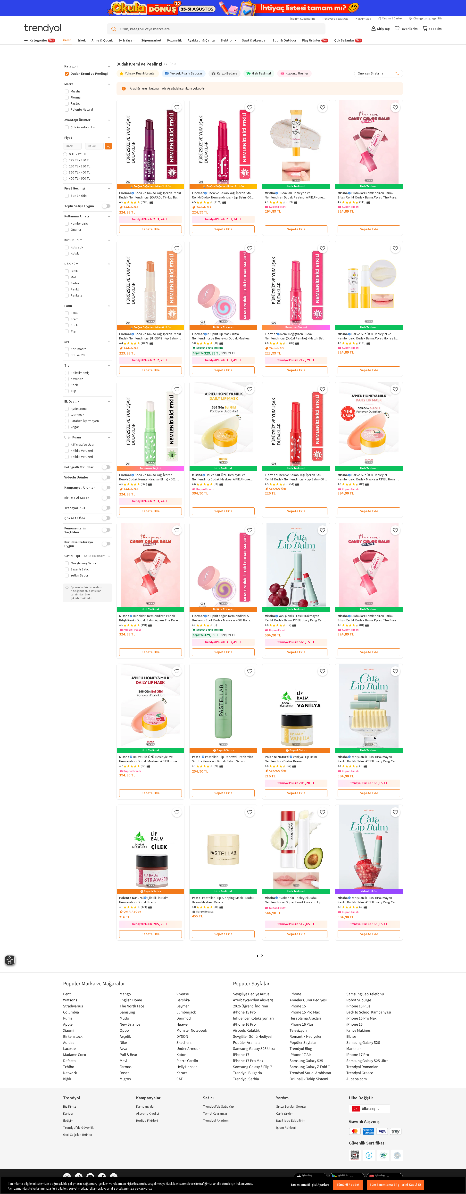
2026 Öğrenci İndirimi (250, 1006)
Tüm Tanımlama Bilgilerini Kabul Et (395, 1185)
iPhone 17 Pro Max (248, 1060)
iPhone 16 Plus (302, 1024)
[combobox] (378, 73)
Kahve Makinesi (359, 1030)
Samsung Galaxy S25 (306, 1060)
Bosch (125, 1072)
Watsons (70, 999)
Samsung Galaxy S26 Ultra (254, 1048)
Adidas (68, 1042)
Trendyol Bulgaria (247, 1072)
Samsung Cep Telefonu (365, 993)
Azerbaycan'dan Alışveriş (253, 999)
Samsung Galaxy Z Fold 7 (310, 1066)
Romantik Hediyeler (306, 1036)
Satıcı (208, 1098)
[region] (233, 1185)
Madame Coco (74, 1054)
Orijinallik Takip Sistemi (309, 1078)
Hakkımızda (363, 19)
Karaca (182, 1072)
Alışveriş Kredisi (147, 1113)
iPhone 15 (298, 1006)
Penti (67, 993)
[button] (87, 66)
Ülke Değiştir (361, 1098)
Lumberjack (186, 1012)
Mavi (123, 1060)
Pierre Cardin (187, 1060)
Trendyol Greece (359, 1072)
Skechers (183, 1042)
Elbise (351, 1036)
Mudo (124, 1018)
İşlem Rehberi (286, 1127)
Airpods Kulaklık (246, 1030)
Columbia (71, 1012)
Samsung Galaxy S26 (363, 1042)
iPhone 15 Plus (358, 1006)
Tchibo (68, 1066)
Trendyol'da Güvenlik (78, 1127)
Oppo (124, 1030)
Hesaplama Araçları (305, 1018)
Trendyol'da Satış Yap (335, 19)
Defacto (69, 1060)
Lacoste (69, 1048)
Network (70, 1072)
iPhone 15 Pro (244, 1012)
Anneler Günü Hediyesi (308, 999)
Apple (68, 1024)
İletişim (68, 1120)
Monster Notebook (191, 1030)
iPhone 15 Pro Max (305, 1012)
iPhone (295, 993)
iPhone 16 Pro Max (361, 1018)
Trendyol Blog (301, 1048)
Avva (123, 1048)
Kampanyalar (145, 1106)
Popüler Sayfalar (303, 1042)
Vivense (182, 993)
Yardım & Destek (392, 18)
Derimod (183, 1018)
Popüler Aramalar (247, 1042)
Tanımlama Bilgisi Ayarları (310, 1185)
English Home (131, 999)
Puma (68, 1018)
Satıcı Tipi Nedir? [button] (94, 556)
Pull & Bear (128, 1054)
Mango (125, 993)
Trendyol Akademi (216, 1120)
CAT (179, 1078)
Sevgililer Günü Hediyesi (252, 1036)
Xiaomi (68, 1030)
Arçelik (125, 1036)
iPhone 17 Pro (357, 1054)
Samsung (127, 1012)
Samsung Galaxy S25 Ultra (367, 1060)
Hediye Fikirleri (147, 1120)
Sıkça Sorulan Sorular (291, 1106)
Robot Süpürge (358, 999)
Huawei (182, 1024)
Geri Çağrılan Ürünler (77, 1134)
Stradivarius (73, 1006)
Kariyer (68, 1113)
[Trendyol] (42, 29)
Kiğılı (67, 1078)
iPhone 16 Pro (244, 1024)
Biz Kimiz (69, 1106)
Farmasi (126, 1066)
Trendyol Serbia (246, 1078)
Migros (125, 1078)
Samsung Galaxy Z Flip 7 (252, 1066)
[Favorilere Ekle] (177, 107)
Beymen (183, 1006)
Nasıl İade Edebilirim (290, 1120)
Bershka (183, 999)
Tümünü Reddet (348, 1185)
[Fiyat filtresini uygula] (108, 146)
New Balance (130, 1024)
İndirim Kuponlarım (302, 19)
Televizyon (298, 1030)
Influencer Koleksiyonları (253, 1018)
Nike (123, 1042)
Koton (181, 1054)
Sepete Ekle (150, 229)
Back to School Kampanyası (368, 1012)
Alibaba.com (356, 1078)
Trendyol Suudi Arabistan (310, 1072)
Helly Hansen (187, 1066)
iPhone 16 (354, 1024)
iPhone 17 (241, 1054)
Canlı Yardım (284, 1113)
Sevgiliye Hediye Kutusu (252, 993)
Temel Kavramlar (215, 1113)
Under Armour (188, 1048)
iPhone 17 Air (300, 1054)
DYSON (182, 1036)
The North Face (132, 1006)
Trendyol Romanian (362, 1066)
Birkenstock (73, 1036)
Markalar (353, 1048)
